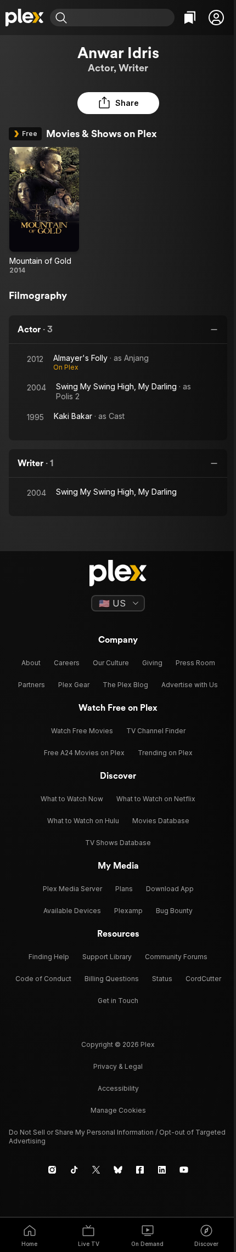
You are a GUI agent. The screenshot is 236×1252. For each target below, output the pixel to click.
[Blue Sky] (118, 1170)
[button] (216, 18)
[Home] (25, 18)
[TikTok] (74, 1170)
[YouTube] (184, 1170)
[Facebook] (140, 1170)
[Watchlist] (190, 18)
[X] (96, 1170)
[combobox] (122, 17)
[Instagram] (52, 1170)
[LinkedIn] (162, 1170)
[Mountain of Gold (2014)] (44, 211)
